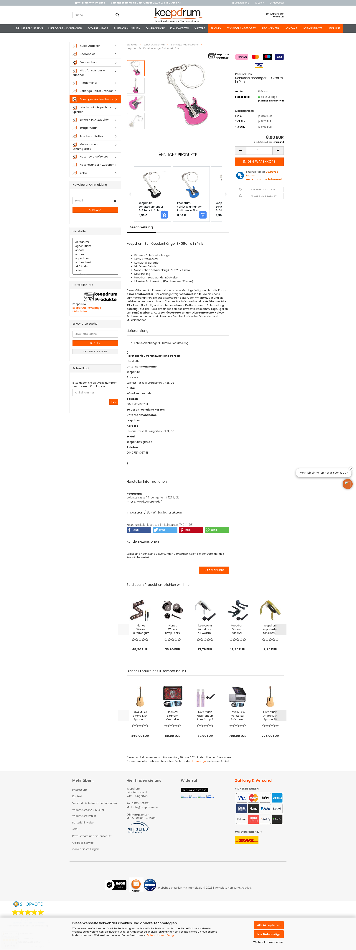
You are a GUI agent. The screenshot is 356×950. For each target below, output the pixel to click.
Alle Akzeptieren (269, 925)
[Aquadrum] (95, 258)
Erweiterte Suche (95, 351)
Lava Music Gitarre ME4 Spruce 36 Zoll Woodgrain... (270, 715)
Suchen (216, 28)
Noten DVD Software (93, 156)
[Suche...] (117, 15)
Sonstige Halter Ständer (96, 91)
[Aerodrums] (95, 242)
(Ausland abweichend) (271, 100)
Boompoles (87, 54)
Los (113, 401)
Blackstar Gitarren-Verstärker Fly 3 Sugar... (172, 715)
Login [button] (260, 2)
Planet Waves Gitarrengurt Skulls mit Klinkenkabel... (141, 629)
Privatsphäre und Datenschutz (92, 836)
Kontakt (291, 28)
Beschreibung (141, 227)
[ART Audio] (95, 267)
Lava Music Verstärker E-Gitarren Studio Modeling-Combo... (238, 715)
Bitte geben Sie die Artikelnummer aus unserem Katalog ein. (94, 384)
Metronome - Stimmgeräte (85, 146)
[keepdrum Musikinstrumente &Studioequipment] (178, 15)
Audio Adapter (89, 46)
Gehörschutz (88, 62)
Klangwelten (179, 28)
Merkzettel (278, 2)
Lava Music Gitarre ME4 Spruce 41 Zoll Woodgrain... (140, 715)
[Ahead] (95, 250)
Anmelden (95, 209)
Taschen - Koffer (91, 136)
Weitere (200, 28)
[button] (240, 3)
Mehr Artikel (80, 311)
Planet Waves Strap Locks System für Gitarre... (172, 629)
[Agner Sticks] (95, 246)
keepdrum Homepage (86, 308)
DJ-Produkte (155, 28)
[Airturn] (95, 254)
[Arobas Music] (95, 262)
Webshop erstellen (170, 888)
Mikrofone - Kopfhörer (65, 28)
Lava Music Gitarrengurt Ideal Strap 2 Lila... (205, 715)
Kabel (83, 173)
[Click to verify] (117, 888)
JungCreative (242, 888)
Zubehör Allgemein (127, 28)
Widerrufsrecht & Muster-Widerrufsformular (89, 813)
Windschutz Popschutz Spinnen (91, 109)
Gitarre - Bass (98, 28)
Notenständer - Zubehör (96, 165)
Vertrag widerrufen (194, 790)
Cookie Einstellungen (85, 849)
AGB (75, 829)
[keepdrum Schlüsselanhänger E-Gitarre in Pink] (188, 94)
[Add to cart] (164, 215)
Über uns (334, 28)
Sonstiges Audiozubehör (96, 99)
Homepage (198, 761)
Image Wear (88, 128)
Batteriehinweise (83, 822)
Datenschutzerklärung (160, 935)
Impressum (79, 790)
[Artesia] (95, 271)
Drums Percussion (29, 28)
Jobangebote (312, 28)
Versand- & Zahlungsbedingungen (94, 803)
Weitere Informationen (268, 942)
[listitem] (152, 194)
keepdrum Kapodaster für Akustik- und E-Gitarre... (205, 629)
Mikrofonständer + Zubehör (88, 72)
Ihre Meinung (214, 570)
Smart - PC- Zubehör (94, 120)
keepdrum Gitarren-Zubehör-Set (237, 629)
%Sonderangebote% (241, 28)
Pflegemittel (88, 83)
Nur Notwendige (269, 934)
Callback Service (83, 843)
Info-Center (270, 28)
